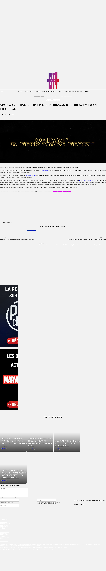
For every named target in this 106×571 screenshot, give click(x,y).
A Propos (6, 547)
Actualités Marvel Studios (5, 530)
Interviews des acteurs (4, 537)
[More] (30, 116)
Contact (10, 547)
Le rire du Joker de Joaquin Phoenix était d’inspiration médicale (87, 239)
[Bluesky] (6, 72)
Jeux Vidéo (31, 448)
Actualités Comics (3, 527)
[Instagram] (9, 72)
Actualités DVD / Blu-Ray (5, 523)
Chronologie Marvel (4, 541)
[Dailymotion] (12, 72)
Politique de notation (37, 547)
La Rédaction (2, 539)
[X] (19, 117)
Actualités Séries (3, 522)
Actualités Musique (4, 526)
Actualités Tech (3, 528)
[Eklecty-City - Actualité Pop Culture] (53, 80)
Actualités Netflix (3, 533)
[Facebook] (1, 72)
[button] (103, 91)
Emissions (2, 538)
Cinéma (4, 448)
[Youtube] (15, 72)
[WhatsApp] (24, 117)
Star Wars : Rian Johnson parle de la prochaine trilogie (17, 239)
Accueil (35, 96)
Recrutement (45, 547)
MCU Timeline (64, 547)
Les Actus (42, 96)
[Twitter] (4, 72)
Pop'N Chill (57, 547)
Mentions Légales (16, 547)
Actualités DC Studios (4, 532)
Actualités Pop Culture (4, 519)
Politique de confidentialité (26, 547)
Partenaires (51, 547)
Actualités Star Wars (4, 534)
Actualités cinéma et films (5, 520)
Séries (38, 96)
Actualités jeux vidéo (4, 525)
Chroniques (2, 536)
